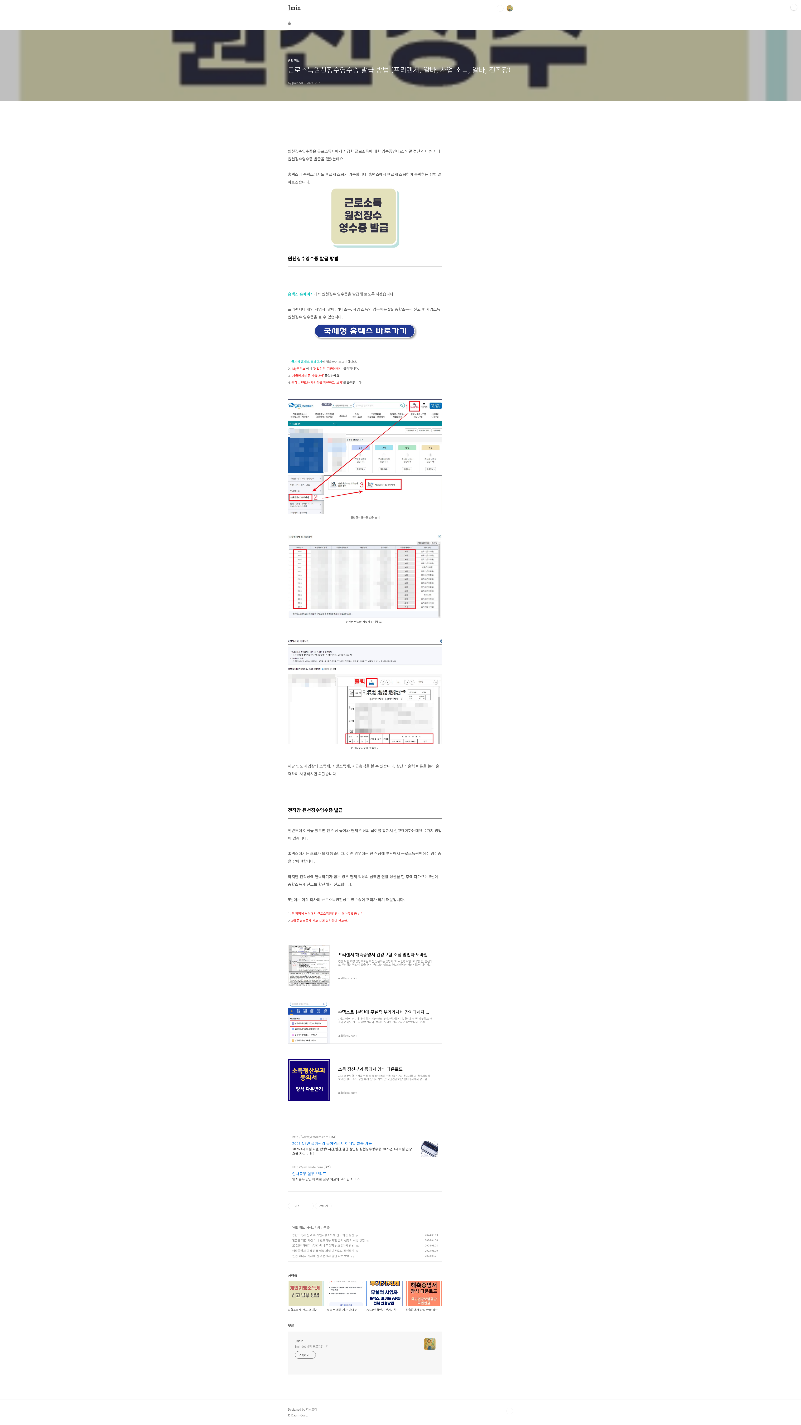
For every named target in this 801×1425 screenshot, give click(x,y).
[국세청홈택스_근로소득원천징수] (365, 401)
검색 (500, 8)
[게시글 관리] (308, 1206)
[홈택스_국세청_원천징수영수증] (365, 324)
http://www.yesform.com (310, 1137)
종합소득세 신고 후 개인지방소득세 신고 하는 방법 (323, 1235)
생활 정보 (299, 1227)
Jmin (294, 8)
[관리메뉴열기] (794, 7)
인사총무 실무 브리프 (309, 1173)
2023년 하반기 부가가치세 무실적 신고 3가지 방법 (323, 1245)
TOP (509, 1411)
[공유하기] (303, 1206)
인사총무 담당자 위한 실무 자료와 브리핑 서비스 (326, 1179)
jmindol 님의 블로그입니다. (312, 1346)
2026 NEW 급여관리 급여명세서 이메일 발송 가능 (332, 1143)
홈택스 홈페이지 (301, 294)
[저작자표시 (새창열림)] (333, 1206)
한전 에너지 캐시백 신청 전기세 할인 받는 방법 (321, 1256)
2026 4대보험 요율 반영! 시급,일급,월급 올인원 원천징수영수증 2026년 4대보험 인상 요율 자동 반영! (352, 1151)
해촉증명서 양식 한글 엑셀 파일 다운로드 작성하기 (323, 1251)
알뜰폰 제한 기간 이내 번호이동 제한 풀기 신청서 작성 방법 (328, 1240)
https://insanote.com (307, 1167)
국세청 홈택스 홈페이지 (306, 361)
